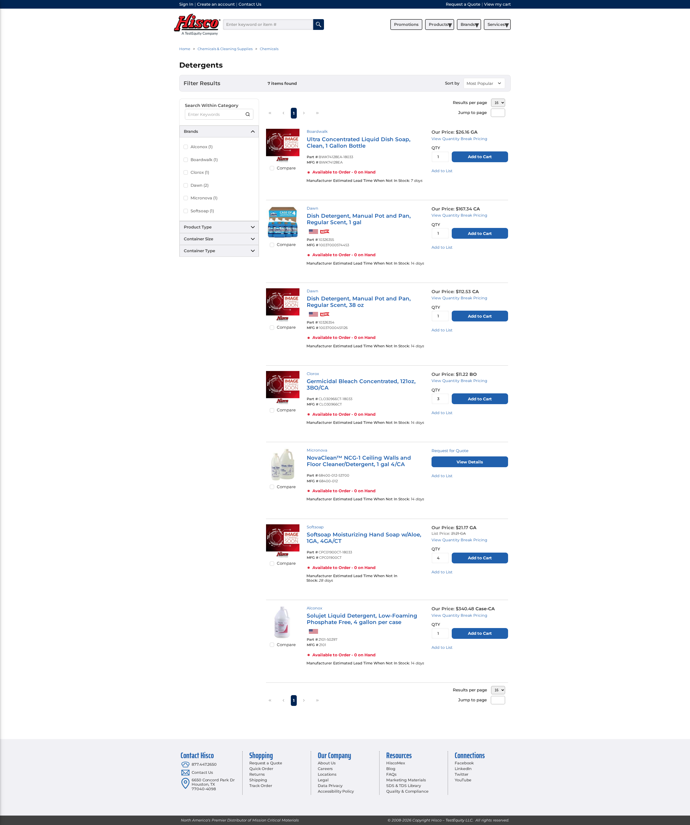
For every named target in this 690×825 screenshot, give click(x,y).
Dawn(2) (200, 185)
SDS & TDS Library (403, 786)
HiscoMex (395, 763)
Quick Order (261, 769)
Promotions (406, 24)
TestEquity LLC (459, 820)
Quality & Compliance (407, 791)
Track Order (260, 786)
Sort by (452, 83)
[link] (270, 113)
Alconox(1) (202, 146)
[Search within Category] (248, 114)
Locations (327, 774)
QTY (436, 147)
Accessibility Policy (336, 791)
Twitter (461, 774)
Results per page (470, 102)
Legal (323, 780)
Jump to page (472, 112)
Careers (325, 769)
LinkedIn (463, 769)
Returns (257, 774)
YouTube (463, 780)
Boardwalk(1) (204, 159)
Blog (390, 769)
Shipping (258, 780)
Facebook (464, 763)
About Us (327, 763)
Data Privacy (330, 786)
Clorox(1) (200, 172)
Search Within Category (211, 105)
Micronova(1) (204, 197)
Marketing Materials (406, 780)
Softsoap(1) (202, 210)
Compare (286, 168)
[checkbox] (186, 147)
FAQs (391, 774)
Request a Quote (265, 763)
